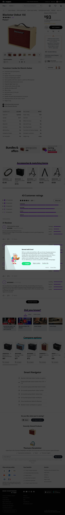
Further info (45, 263)
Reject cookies (36, 263)
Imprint (47, 267)
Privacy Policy (53, 267)
